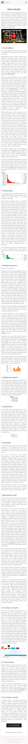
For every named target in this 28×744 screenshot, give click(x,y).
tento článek (11, 167)
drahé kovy (4, 333)
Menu (26, 2)
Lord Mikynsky (12, 542)
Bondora (24, 339)
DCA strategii (21, 688)
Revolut (14, 150)
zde (18, 742)
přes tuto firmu (13, 88)
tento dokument (11, 73)
